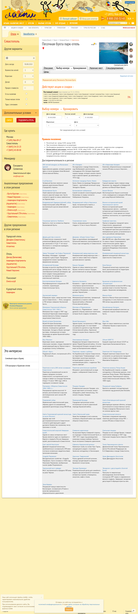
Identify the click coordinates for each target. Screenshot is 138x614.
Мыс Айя (106, 321)
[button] (5, 27)
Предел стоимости (11, 88)
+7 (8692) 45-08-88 (13, 149)
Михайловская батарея (111, 307)
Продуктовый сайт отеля (126, 76)
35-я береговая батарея (111, 164)
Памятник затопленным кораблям (85, 368)
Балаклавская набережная (82, 190)
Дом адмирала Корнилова (112, 237)
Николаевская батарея (81, 339)
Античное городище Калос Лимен (84, 181)
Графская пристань (109, 221)
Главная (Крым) (46, 40)
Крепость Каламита (79, 281)
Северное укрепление (80, 430)
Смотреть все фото (121, 64)
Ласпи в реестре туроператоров (18, 308)
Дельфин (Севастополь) (15, 239)
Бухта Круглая (17, 193)
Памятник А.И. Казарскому (112, 351)
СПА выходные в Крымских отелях (17, 365)
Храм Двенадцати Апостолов (113, 456)
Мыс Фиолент (47, 339)
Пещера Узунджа (79, 386)
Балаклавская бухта (50, 190)
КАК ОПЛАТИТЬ (34, 27)
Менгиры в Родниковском (81, 307)
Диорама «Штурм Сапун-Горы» (84, 237)
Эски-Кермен (47, 484)
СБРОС (9, 120)
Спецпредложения (114, 68)
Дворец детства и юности (51, 237)
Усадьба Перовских (49, 456)
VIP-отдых (60, 23)
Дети (76, 122)
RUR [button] (129, 18)
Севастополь (12, 143)
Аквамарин (16, 206)
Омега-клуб (16, 209)
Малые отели (45, 23)
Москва (9, 137)
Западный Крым (64, 40)
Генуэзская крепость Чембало (53, 221)
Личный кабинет (70, 18)
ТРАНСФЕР (74, 27)
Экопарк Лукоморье (79, 468)
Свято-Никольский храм (81, 414)
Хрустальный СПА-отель (21, 213)
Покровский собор (49, 400)
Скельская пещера (109, 430)
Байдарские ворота (109, 181)
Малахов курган (78, 295)
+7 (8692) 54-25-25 (13, 146)
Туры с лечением (11, 104)
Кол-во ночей (70, 114)
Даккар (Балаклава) (14, 257)
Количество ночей (11, 70)
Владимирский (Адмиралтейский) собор (57, 202)
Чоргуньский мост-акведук (52, 468)
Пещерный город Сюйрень (112, 386)
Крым (55, 40)
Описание (48, 68)
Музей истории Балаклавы (52, 321)
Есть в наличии (10, 94)
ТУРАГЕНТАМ (61, 27)
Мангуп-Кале (107, 295)
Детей (7, 82)
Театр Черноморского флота (113, 444)
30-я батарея (77, 164)
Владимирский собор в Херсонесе (85, 202)
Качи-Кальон (107, 265)
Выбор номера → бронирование (71, 68)
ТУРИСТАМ (48, 27)
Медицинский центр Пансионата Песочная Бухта (59, 80)
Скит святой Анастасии (51, 444)
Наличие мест (96, 68)
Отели (31, 23)
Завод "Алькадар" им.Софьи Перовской (57, 253)
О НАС (103, 27)
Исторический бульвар (51, 265)
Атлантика (10, 246)
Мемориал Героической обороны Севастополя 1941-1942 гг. (54, 308)
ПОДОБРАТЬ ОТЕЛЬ (26, 120)
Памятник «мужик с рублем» (83, 351)
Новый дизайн (129, 2)
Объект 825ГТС (108, 339)
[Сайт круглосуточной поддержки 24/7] (103, 18)
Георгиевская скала (79, 221)
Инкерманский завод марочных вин (85, 253)
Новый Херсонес (18, 196)
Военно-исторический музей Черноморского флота (113, 203)
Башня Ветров (108, 190)
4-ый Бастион (47, 181)
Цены (46, 71)
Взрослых (8, 76)
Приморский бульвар (80, 400)
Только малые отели (12, 99)
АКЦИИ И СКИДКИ (17, 27)
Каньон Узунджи (78, 265)
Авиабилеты (28, 33)
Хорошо (69, 609)
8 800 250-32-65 (116, 18)
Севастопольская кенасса (112, 414)
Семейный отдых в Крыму (14, 358)
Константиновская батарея (52, 281)
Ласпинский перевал (50, 295)
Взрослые (50, 122)
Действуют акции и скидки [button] (57, 86)
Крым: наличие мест (14, 23)
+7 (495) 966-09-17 (115, 14)
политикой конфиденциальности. (50, 604)
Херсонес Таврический (81, 456)
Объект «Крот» (48, 351)
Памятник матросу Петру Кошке (114, 368)
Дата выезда (88, 114)
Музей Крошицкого (79, 321)
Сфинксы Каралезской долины (83, 444)
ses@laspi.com (18, 176)
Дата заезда (9, 64)
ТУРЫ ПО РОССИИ (90, 27)
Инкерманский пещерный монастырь (116, 253)
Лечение (74, 23)
